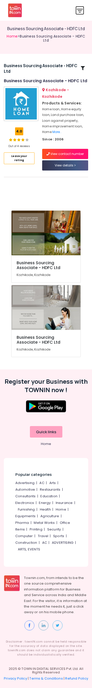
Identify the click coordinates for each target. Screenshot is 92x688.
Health (45, 509)
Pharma (22, 522)
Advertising (24, 482)
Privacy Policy (15, 678)
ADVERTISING (62, 542)
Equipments (25, 516)
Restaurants (50, 489)
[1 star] (23, 140)
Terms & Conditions (46, 678)
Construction (26, 542)
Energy (45, 502)
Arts (52, 482)
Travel (43, 536)
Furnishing (26, 509)
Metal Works (44, 522)
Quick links (46, 431)
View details (64, 165)
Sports (58, 536)
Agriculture (49, 516)
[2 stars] (27, 140)
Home (12, 36)
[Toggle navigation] (80, 10)
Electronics (24, 502)
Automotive (25, 489)
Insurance (64, 502)
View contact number (67, 154)
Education (48, 496)
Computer (24, 536)
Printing (36, 529)
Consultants (25, 496)
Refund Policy (76, 678)
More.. (57, 132)
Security (54, 529)
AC (41, 482)
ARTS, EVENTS (29, 549)
